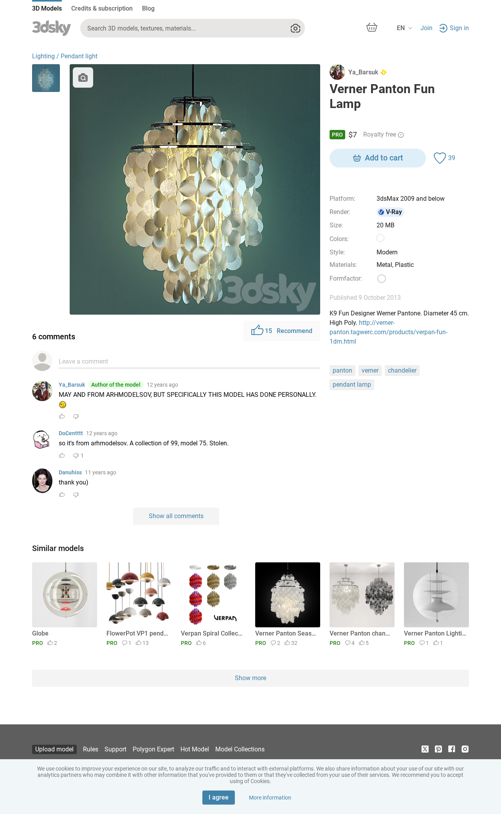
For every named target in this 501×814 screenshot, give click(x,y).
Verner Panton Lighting (435, 633)
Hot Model (194, 749)
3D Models (47, 8)
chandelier (402, 370)
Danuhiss (70, 472)
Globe (40, 633)
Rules (90, 749)
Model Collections (240, 749)
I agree (219, 797)
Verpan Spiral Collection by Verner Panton (212, 633)
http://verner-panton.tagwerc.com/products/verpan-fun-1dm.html (388, 332)
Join (426, 28)
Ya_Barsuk (72, 385)
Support (115, 749)
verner (370, 370)
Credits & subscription (102, 8)
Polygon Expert (153, 749)
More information (270, 797)
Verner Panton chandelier (361, 633)
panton (342, 370)
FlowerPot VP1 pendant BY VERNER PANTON (137, 633)
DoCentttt (71, 433)
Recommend (288, 331)
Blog (148, 8)
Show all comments (176, 516)
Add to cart (384, 157)
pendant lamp (352, 384)
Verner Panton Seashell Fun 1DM (286, 633)
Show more (250, 678)
